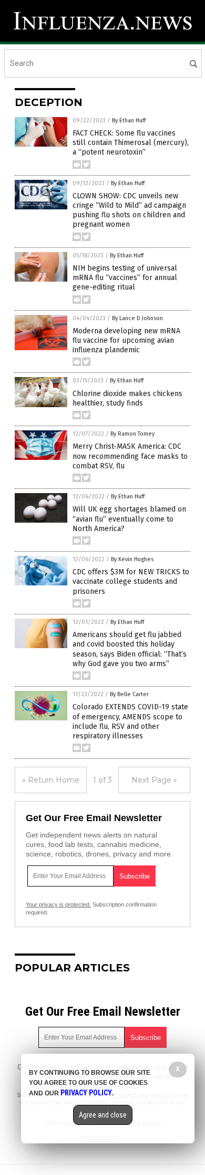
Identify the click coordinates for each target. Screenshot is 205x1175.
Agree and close (103, 1115)
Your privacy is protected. (58, 904)
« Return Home (50, 780)
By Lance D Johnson (137, 318)
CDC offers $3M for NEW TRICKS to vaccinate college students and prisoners (131, 581)
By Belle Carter (129, 694)
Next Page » (154, 780)
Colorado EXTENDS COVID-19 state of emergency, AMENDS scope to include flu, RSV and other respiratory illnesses (130, 721)
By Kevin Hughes (132, 559)
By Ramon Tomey (132, 433)
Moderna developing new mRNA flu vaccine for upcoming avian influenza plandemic (126, 340)
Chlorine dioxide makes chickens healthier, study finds (127, 398)
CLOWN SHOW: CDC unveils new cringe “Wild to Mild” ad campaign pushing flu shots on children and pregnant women (129, 210)
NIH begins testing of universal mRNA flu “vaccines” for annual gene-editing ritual (125, 278)
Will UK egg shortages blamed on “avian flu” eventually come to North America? (129, 519)
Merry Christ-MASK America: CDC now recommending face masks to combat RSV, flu (130, 456)
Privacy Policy (86, 1093)
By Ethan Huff (129, 120)
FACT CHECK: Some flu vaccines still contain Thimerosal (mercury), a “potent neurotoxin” (131, 143)
